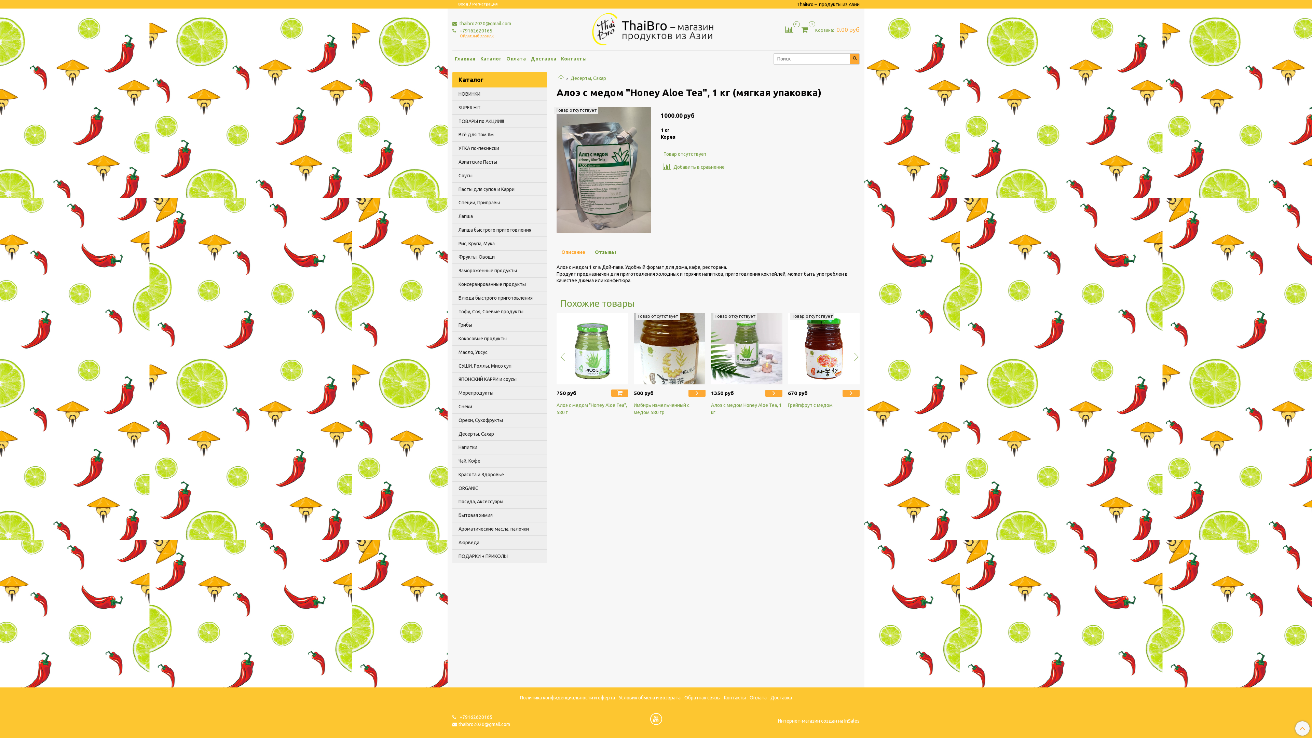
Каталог (491, 59)
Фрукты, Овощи (477, 257)
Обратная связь (702, 697)
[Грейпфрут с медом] (824, 349)
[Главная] (561, 78)
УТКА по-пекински (479, 148)
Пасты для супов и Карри (487, 189)
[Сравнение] (789, 29)
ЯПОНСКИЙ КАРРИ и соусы (488, 379)
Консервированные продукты (492, 284)
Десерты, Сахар (588, 78)
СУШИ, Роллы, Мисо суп (485, 366)
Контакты (574, 59)
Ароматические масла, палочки (494, 529)
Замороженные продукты (488, 270)
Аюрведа (469, 542)
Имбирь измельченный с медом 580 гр (661, 408)
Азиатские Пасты (478, 162)
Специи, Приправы (479, 202)
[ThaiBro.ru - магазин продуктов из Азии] (656, 28)
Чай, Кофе (469, 461)
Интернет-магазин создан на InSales (819, 721)
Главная (465, 59)
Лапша (466, 216)
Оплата (516, 59)
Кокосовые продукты (483, 338)
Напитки (468, 447)
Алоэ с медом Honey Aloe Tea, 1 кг (746, 408)
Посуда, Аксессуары (481, 501)
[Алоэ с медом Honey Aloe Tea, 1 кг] (747, 349)
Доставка (543, 59)
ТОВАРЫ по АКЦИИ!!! (481, 121)
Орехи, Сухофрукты (481, 420)
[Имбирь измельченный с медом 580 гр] (670, 349)
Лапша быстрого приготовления (495, 230)
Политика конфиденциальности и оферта (567, 697)
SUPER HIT (470, 107)
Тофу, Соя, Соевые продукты (491, 311)
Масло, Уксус (473, 352)
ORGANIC (468, 488)
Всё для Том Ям (476, 134)
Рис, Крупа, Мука (477, 243)
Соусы (466, 175)
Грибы (465, 325)
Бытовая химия (476, 515)
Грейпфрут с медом (810, 405)
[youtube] (656, 719)
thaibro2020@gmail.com (485, 23)
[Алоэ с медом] (604, 169)
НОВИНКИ (469, 94)
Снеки (465, 406)
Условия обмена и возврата (650, 697)
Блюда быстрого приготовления (496, 298)
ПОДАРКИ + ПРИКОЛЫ (483, 556)
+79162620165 (475, 30)
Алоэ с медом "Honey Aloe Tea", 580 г (592, 408)
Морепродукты (476, 393)
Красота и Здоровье (481, 474)
